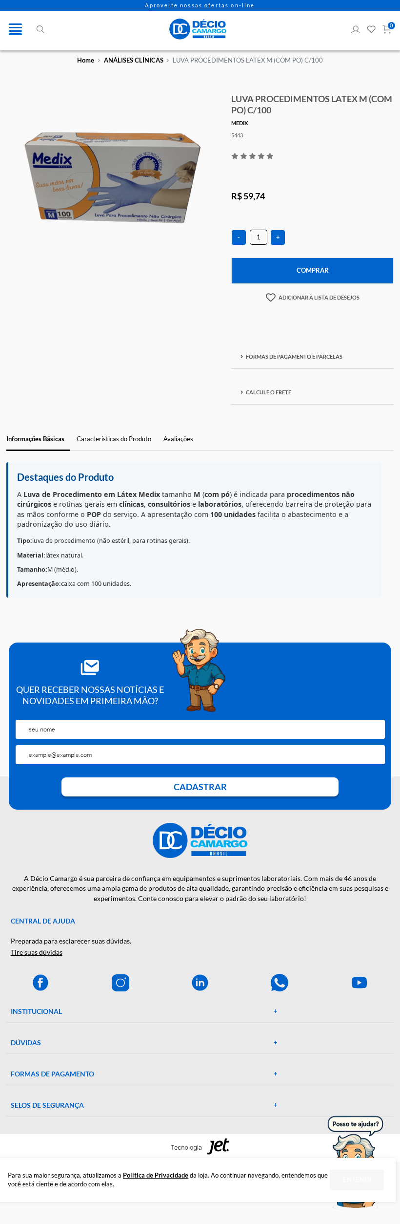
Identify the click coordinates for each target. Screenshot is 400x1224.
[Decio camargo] (197, 29)
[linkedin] (200, 982)
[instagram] (120, 982)
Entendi (357, 1179)
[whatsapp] (279, 982)
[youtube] (359, 982)
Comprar (313, 270)
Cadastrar (200, 786)
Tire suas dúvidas (36, 952)
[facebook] (40, 982)
